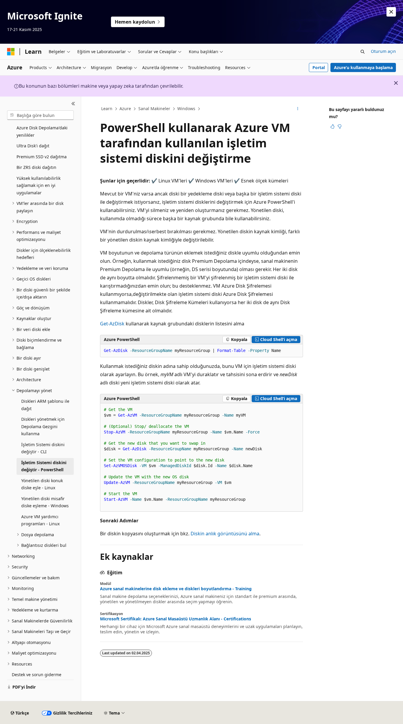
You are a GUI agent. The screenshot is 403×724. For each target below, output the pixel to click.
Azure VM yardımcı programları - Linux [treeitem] (40, 520)
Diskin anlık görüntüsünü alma (225, 533)
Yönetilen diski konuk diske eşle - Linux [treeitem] (42, 484)
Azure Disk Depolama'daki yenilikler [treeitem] (42, 131)
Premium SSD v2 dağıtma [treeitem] (42, 156)
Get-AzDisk (112, 323)
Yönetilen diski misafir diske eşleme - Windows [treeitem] (45, 502)
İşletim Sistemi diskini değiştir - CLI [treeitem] (43, 448)
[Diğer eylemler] (298, 109)
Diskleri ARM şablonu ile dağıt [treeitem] (45, 404)
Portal (318, 67)
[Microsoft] (11, 52)
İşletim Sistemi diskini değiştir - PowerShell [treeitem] (43, 466)
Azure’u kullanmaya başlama (363, 67)
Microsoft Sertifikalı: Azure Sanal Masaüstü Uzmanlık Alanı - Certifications (175, 619)
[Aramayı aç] (362, 51)
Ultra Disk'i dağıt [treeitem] (33, 146)
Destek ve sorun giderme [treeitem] (36, 674)
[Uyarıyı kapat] (391, 12)
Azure (125, 108)
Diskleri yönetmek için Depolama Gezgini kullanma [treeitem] (43, 426)
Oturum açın (383, 51)
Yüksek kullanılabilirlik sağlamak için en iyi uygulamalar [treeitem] (38, 185)
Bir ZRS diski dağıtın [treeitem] (36, 167)
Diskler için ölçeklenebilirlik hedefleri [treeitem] (44, 253)
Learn (106, 108)
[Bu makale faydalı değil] (339, 126)
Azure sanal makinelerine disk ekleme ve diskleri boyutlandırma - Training (176, 588)
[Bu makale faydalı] (332, 126)
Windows (186, 108)
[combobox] (40, 115)
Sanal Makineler (154, 108)
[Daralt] (73, 103)
